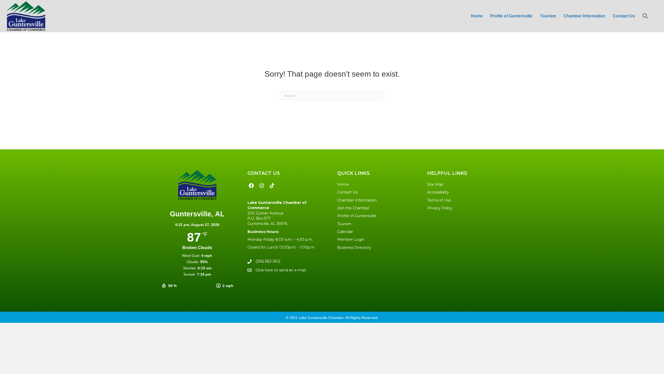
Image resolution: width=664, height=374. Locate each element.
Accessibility (438, 192)
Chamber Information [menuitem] (584, 16)
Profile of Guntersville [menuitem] (511, 16)
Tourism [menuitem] (548, 16)
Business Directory (354, 247)
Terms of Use (439, 200)
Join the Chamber (353, 208)
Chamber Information (357, 200)
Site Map (435, 184)
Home (343, 184)
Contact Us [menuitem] (624, 16)
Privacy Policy (439, 208)
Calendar (345, 231)
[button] (646, 16)
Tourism (344, 224)
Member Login (350, 239)
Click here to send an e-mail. (280, 270)
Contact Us (347, 192)
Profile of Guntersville (356, 215)
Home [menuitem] (477, 16)
